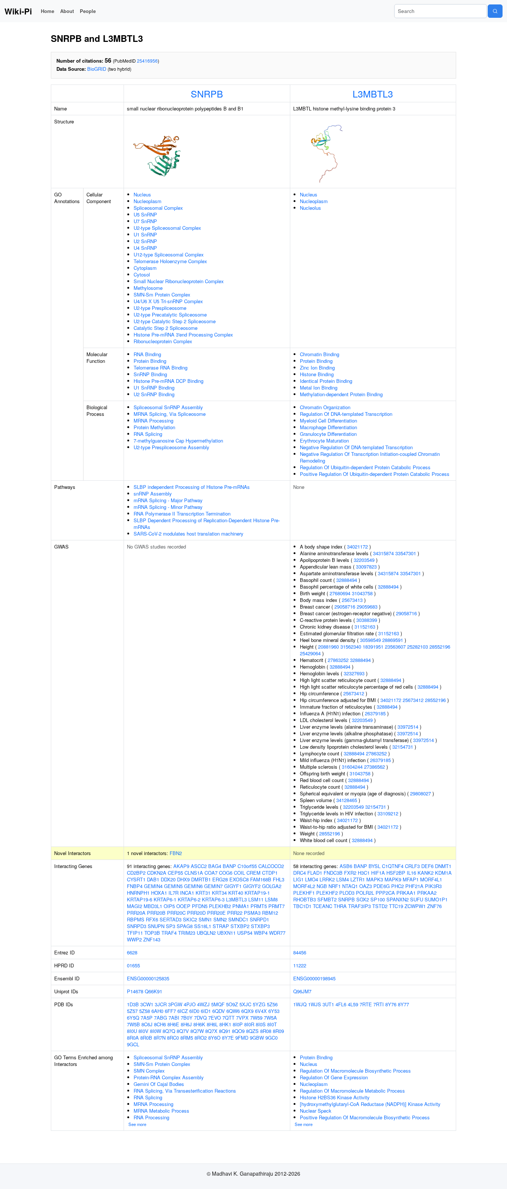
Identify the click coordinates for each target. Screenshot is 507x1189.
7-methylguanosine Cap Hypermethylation (178, 440)
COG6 (225, 872)
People (88, 10)
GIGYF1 (233, 886)
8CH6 (160, 1024)
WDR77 (277, 932)
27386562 (374, 766)
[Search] (495, 11)
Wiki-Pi (18, 11)
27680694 (340, 593)
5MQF (218, 1004)
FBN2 (176, 853)
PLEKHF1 (304, 892)
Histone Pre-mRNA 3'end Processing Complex (183, 334)
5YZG (259, 1004)
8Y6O (214, 1037)
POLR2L (365, 892)
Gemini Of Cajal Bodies (159, 1083)
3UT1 (328, 1004)
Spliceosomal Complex (158, 207)
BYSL (374, 866)
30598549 (370, 639)
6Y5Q (133, 1017)
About (67, 10)
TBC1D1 (302, 906)
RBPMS (135, 919)
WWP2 (134, 939)
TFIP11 (135, 932)
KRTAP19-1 (257, 892)
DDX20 (168, 879)
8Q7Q (169, 1030)
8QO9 (238, 1030)
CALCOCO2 (271, 866)
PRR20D (196, 912)
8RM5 (186, 1037)
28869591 (392, 639)
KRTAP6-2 (189, 899)
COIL (239, 872)
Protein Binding (150, 360)
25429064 (310, 653)
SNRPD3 (136, 926)
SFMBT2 (327, 899)
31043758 (362, 593)
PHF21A (414, 886)
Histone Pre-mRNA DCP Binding (168, 380)
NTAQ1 (350, 886)
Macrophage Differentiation (328, 427)
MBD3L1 (153, 906)
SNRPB (207, 93)
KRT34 (219, 892)
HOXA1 (159, 892)
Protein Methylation (154, 427)
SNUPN (156, 926)
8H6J (186, 1024)
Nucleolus (310, 207)
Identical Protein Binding (326, 380)
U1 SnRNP (145, 234)
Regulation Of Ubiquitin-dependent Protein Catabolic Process (365, 467)
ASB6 (346, 866)
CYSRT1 (136, 879)
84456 (299, 952)
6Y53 (273, 1010)
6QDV (218, 1010)
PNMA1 (240, 906)
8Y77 (403, 1004)
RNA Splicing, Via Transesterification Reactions (185, 1090)
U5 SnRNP (145, 214)
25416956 (147, 60)
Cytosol (142, 274)
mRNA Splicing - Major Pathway (168, 500)
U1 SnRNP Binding (154, 387)
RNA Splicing (148, 433)
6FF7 (170, 1010)
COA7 (211, 872)
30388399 (366, 619)
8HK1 (225, 1024)
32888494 (346, 579)
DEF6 (427, 866)
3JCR (161, 1004)
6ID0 (194, 1010)
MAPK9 (393, 879)
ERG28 (220, 879)
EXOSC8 (239, 879)
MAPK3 (374, 879)
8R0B (146, 1037)
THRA (340, 906)
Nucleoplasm (147, 201)
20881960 (328, 646)
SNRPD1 (259, 919)
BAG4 (214, 866)
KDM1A (443, 872)
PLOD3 (346, 892)
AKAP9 (181, 866)
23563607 (395, 646)
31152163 (364, 626)
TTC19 (396, 906)
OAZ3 (365, 886)
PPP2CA (385, 892)
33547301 (405, 553)
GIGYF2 (252, 886)
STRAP (221, 926)
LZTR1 (357, 879)
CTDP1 (270, 872)
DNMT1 (443, 866)
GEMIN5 (173, 886)
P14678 (135, 991)
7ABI (174, 1017)
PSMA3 (252, 912)
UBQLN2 (206, 932)
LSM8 (271, 899)
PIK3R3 (433, 886)
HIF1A (378, 872)
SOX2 (362, 899)
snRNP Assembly (153, 493)
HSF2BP (395, 872)
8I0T (272, 1024)
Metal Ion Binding (318, 387)
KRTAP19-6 (139, 899)
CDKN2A (156, 872)
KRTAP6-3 (213, 899)
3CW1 (146, 1004)
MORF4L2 (304, 886)
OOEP (183, 906)
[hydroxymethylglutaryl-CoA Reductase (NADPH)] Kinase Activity (370, 1103)
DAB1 (153, 879)
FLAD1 (314, 872)
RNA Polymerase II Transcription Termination (182, 513)
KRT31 (203, 892)
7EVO (214, 1017)
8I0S (261, 1024)
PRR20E (216, 912)
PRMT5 (259, 906)
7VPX (242, 1017)
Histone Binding (317, 374)
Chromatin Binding (319, 354)
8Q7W (197, 1030)
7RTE (366, 1004)
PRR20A (136, 912)
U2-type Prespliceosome (160, 307)
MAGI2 (134, 906)
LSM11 (256, 899)
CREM (253, 872)
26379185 (375, 713)
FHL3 (278, 879)
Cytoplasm (145, 267)
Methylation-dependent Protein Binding (341, 394)
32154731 (402, 746)
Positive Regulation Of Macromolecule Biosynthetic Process (365, 1117)
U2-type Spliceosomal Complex (167, 227)
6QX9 (247, 1010)
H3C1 (364, 872)
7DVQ (200, 1017)
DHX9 (183, 879)
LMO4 (311, 879)
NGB (322, 886)
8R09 (278, 1030)
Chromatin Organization (325, 407)
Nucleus (142, 194)
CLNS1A (193, 872)
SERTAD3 (170, 919)
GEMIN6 (193, 886)
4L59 (353, 1004)
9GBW (257, 1037)
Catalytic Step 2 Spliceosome (165, 327)
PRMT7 (276, 906)
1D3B (133, 1004)
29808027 (420, 793)
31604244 (352, 766)
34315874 (383, 553)
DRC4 (299, 872)
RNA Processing (151, 1117)
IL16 (411, 872)
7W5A (270, 1017)
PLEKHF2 (327, 892)
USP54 (244, 932)
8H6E (173, 1024)
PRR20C (176, 912)
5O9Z (232, 1004)
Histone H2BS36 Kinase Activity (335, 1097)
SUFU (416, 899)
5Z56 (272, 1004)
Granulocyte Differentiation (328, 433)
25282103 (417, 646)
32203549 (364, 559)
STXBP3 (260, 926)
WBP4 (261, 932)
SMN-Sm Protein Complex (162, 294)
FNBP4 (135, 886)
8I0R (249, 1024)
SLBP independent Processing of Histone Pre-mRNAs (192, 486)
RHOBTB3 (304, 899)
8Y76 (390, 1004)
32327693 (354, 673)
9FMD (241, 1037)
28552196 (439, 646)
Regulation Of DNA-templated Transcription (346, 413)
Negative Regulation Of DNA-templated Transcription (356, 447)
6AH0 (157, 1010)
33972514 (408, 726)
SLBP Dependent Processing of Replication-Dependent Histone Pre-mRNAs (207, 523)
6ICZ (182, 1010)
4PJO (190, 1004)
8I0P (238, 1024)
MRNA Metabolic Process (161, 1110)
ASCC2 (199, 866)
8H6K (199, 1024)
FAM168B (260, 879)
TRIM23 (186, 932)
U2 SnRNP (145, 241)
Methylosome (148, 287)
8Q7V (183, 1030)
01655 (133, 965)
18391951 (373, 646)
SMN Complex (149, 1070)
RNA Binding (147, 354)
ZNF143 (151, 939)
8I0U (132, 1030)
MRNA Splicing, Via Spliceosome (170, 413)
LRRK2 (327, 879)
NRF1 (334, 886)
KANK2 (426, 872)
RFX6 (152, 919)
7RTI (378, 1004)
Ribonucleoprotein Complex (163, 341)
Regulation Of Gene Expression (334, 1077)
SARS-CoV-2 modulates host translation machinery (188, 533)
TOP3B (152, 932)
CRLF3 (412, 866)
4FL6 (341, 1004)
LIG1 (298, 879)
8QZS (252, 1030)
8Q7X (211, 1030)
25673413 (352, 599)
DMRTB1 (201, 879)
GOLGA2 (271, 886)
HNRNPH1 (138, 892)
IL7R (174, 892)
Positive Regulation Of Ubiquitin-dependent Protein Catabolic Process (374, 473)
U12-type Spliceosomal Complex (169, 254)
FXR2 (350, 872)
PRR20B (156, 912)
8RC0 (173, 1037)
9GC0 (271, 1037)
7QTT (228, 1017)
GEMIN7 (213, 886)
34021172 (357, 546)
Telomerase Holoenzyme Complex (170, 261)
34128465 (346, 800)
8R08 (265, 1030)
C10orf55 (247, 866)
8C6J (147, 1024)
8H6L (212, 1024)
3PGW (175, 1004)
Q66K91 (153, 991)
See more (137, 1124)
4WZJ (203, 1004)
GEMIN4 (153, 886)
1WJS (314, 1004)
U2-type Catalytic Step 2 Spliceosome (175, 321)
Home (47, 10)
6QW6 (233, 1010)
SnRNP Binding (150, 374)
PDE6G (381, 886)
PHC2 (397, 886)
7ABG (160, 1017)
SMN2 (220, 919)
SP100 (377, 899)
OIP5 (169, 906)
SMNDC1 (238, 919)
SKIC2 (190, 919)
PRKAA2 (426, 892)
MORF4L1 (431, 879)
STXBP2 (239, 926)
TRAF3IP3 (359, 906)
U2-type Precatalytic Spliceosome (170, 314)
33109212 (387, 813)
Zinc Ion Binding (317, 367)
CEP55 (175, 872)
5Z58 (144, 1010)
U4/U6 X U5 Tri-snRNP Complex (168, 301)
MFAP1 (411, 879)
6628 (132, 952)
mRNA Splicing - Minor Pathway (168, 506)
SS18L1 (202, 926)
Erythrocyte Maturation (324, 440)
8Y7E (228, 1037)
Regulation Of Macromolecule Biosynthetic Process (355, 1070)
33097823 (366, 566)
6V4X (261, 1010)
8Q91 (224, 1030)
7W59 (256, 1017)
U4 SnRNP (145, 247)
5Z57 (132, 1010)
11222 (299, 965)
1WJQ (300, 1004)
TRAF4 (169, 932)
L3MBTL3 (373, 93)
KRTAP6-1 (165, 899)
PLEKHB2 (220, 906)
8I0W (155, 1030)
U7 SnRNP (145, 221)
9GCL (133, 1044)
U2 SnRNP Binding (154, 394)
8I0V (143, 1030)
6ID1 (206, 1010)
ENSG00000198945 (314, 978)
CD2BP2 (136, 872)
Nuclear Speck (315, 1110)
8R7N (160, 1037)
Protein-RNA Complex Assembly (169, 1077)
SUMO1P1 (436, 899)
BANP (229, 866)
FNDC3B (333, 872)
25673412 (353, 693)
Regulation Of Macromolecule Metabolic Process (352, 1090)
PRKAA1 (406, 892)
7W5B (133, 1024)
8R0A (133, 1037)
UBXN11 (226, 932)
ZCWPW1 (415, 906)
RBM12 (270, 912)
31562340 (350, 646)
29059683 (367, 606)
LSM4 (342, 879)
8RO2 (200, 1037)
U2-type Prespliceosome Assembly (171, 447)
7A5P (147, 1017)
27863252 (338, 659)
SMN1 (205, 919)
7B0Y (187, 1017)
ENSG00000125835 (148, 978)
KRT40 (235, 892)
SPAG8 (185, 926)
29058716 (344, 606)
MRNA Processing (153, 420)
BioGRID (96, 68)
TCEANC (322, 906)
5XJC (245, 1004)
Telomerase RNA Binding (160, 367)
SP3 (170, 926)
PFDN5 (199, 906)
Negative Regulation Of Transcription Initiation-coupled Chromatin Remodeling (370, 457)
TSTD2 (379, 906)
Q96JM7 (302, 991)
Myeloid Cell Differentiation (328, 420)
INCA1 (187, 892)
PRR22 (234, 912)
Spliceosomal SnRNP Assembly (168, 407)
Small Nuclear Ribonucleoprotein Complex (179, 281)
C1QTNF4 (392, 866)
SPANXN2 (397, 899)
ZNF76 (434, 906)
